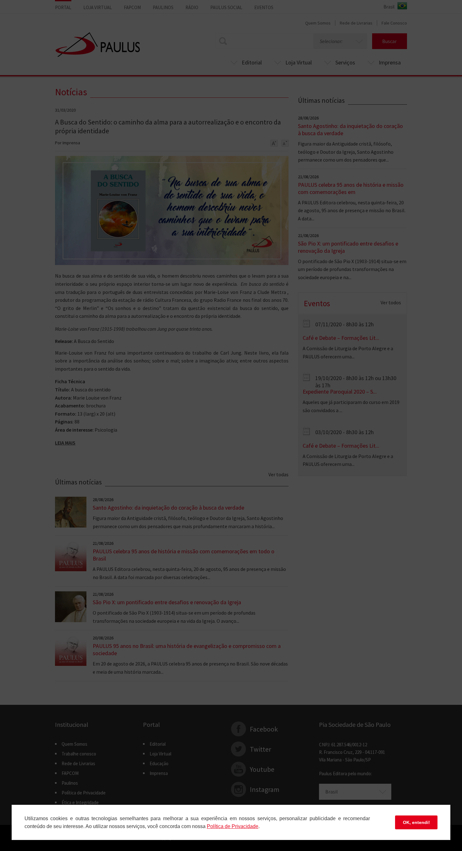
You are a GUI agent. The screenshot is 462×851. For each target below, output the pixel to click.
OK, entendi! (416, 822)
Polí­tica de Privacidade (232, 826)
